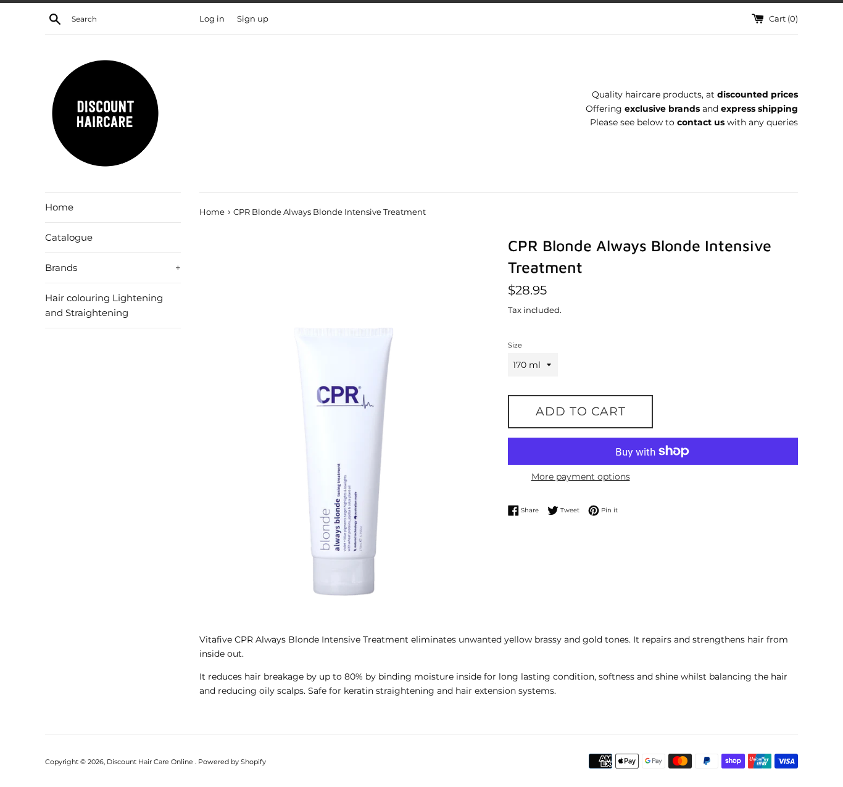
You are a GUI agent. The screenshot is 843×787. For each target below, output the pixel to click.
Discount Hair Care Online (151, 761)
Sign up (252, 18)
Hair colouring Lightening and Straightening (104, 305)
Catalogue (69, 237)
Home (59, 207)
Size (515, 345)
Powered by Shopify (232, 761)
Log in (212, 18)
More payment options (580, 476)
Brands (113, 267)
